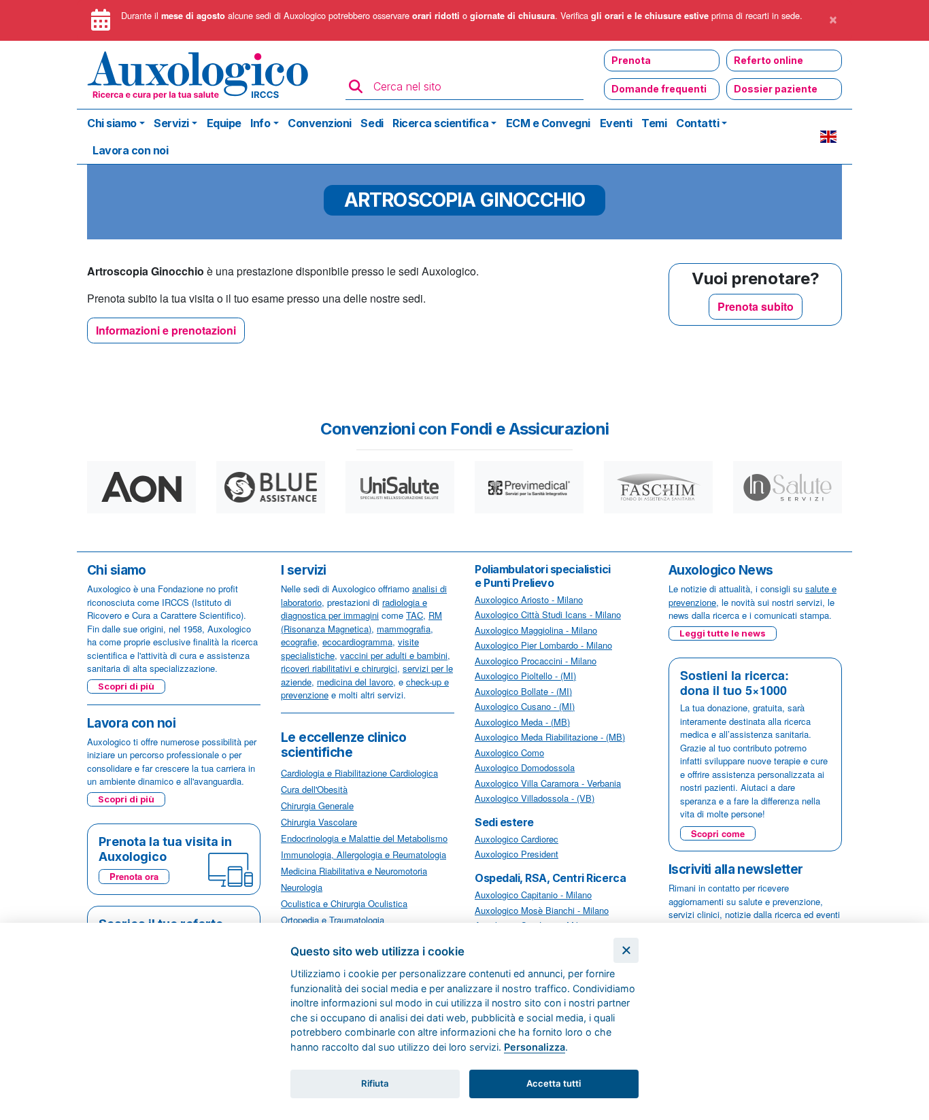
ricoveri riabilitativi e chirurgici (339, 668)
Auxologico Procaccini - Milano (535, 660)
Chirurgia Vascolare (319, 821)
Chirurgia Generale (317, 805)
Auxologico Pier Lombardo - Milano (543, 645)
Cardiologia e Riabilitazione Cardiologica (359, 772)
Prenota (631, 60)
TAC (414, 615)
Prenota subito (755, 306)
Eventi (616, 123)
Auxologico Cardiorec (516, 838)
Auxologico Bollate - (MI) (523, 691)
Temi (653, 123)
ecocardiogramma (357, 641)
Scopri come (718, 833)
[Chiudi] (626, 950)
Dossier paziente (775, 89)
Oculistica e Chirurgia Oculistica (344, 903)
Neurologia (301, 887)
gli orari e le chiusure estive (650, 16)
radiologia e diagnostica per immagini (354, 609)
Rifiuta (375, 1083)
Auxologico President (516, 853)
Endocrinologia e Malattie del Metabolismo (364, 838)
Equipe (224, 123)
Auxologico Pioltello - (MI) (525, 675)
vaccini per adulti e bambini (393, 655)
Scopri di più (126, 686)
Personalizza (534, 1047)
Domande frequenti (659, 89)
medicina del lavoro (355, 681)
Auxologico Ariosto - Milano (529, 599)
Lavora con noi (130, 150)
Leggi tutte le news (722, 633)
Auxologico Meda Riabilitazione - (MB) (550, 736)
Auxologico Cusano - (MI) (525, 706)
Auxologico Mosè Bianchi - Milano (542, 910)
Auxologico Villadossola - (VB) (534, 798)
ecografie (299, 641)
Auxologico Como (509, 752)
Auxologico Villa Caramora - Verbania (548, 783)
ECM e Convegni (548, 123)
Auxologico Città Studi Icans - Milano (548, 614)
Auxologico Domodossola (525, 767)
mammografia (403, 628)
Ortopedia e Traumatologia (332, 919)
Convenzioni (320, 123)
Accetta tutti (553, 1083)
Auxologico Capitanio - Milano (533, 894)
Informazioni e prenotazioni (166, 330)
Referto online (768, 60)
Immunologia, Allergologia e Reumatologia (363, 854)
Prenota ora (133, 876)
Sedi (371, 123)
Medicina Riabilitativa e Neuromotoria (354, 870)
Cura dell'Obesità (314, 789)
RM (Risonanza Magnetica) (361, 622)
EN (828, 136)
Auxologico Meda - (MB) (522, 721)
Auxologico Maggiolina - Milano (536, 630)
